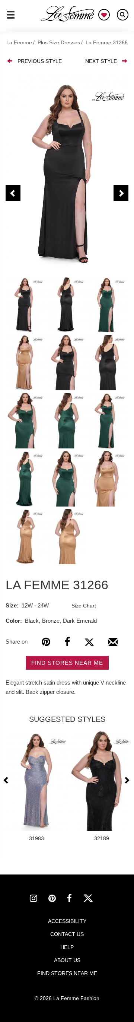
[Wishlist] (104, 14)
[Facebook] (67, 642)
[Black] (67, 173)
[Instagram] (39, 899)
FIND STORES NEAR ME (67, 663)
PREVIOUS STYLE (39, 61)
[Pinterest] (46, 642)
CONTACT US (67, 934)
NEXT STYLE (101, 61)
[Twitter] (89, 642)
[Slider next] (126, 780)
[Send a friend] (113, 645)
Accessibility (67, 921)
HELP (67, 947)
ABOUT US (67, 960)
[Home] (68, 14)
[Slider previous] (7, 780)
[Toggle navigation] (11, 18)
